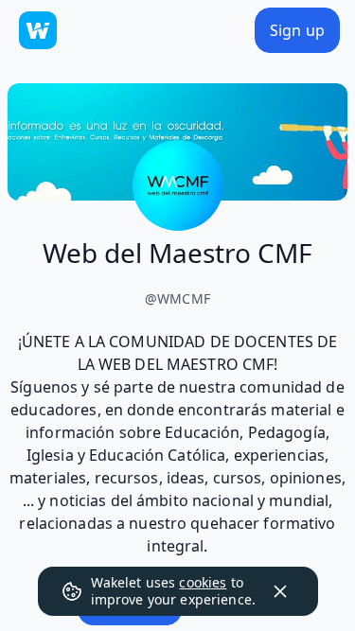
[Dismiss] (280, 591)
